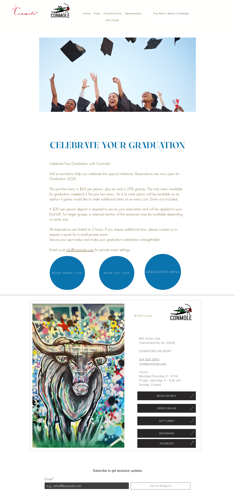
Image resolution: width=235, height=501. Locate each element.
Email (49, 479)
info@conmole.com (80, 249)
